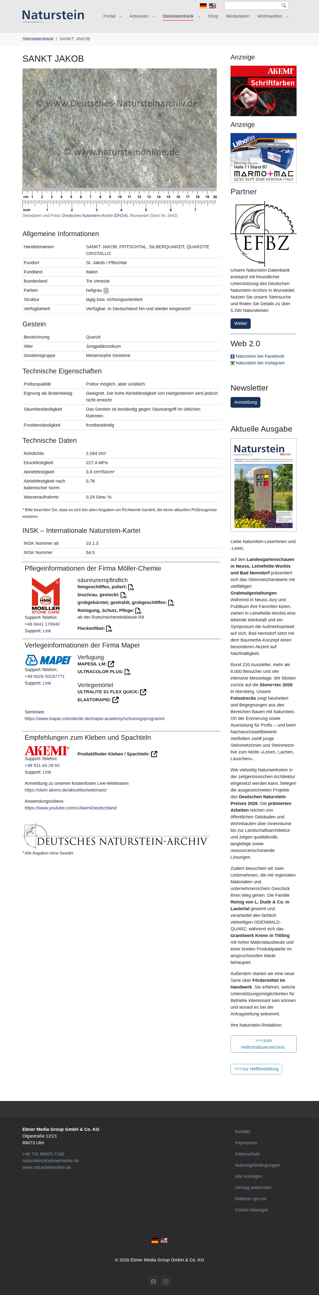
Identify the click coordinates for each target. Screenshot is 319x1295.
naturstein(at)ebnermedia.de (50, 1160)
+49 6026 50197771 (45, 676)
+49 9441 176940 (42, 624)
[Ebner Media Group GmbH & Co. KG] (53, 16)
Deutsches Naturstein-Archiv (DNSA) (95, 215)
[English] (212, 5)
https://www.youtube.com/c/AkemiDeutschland (71, 807)
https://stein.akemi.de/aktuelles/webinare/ (66, 790)
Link (47, 630)
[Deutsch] (203, 5)
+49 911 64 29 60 (42, 765)
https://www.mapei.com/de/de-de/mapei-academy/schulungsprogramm (95, 718)
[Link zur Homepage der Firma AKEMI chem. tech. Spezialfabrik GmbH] (47, 750)
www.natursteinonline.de (46, 1167)
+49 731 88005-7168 (43, 1153)
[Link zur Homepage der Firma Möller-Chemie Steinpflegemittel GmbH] (46, 595)
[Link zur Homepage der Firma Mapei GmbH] (49, 659)
